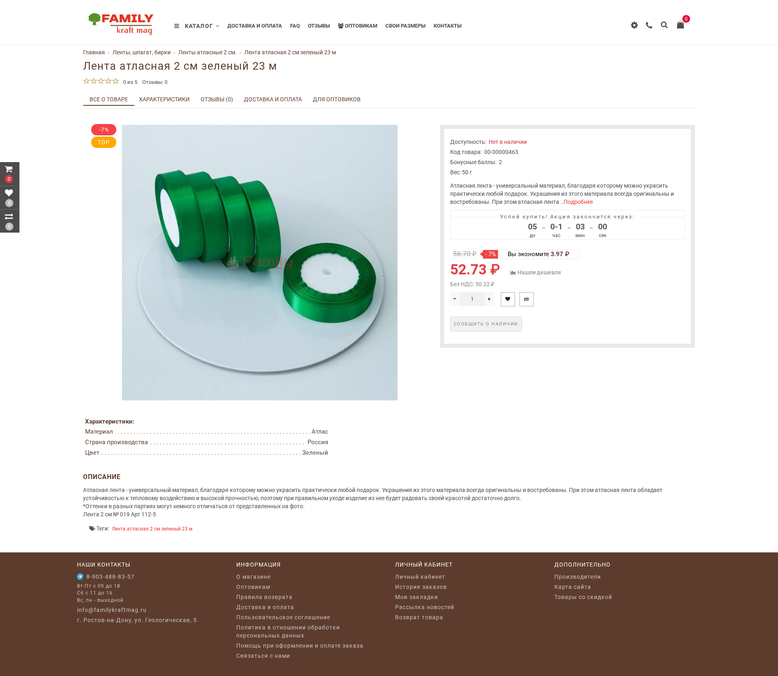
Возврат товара (419, 617)
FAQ (295, 26)
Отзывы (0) (217, 99)
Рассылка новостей (424, 607)
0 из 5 (129, 82)
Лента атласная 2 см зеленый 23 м (152, 529)
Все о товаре (109, 99)
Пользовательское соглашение (283, 617)
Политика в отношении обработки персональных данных (288, 631)
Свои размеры (405, 26)
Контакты (448, 26)
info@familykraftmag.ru (112, 610)
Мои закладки (416, 597)
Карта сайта (572, 587)
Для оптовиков (337, 99)
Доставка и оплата (254, 26)
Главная (94, 52)
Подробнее (578, 202)
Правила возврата (264, 597)
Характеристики (164, 99)
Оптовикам (360, 26)
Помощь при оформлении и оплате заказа (299, 645)
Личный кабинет (420, 576)
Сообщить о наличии (486, 324)
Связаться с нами (263, 655)
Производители (577, 576)
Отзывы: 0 (154, 82)
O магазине (253, 576)
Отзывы (319, 26)
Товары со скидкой (583, 597)
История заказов (421, 587)
